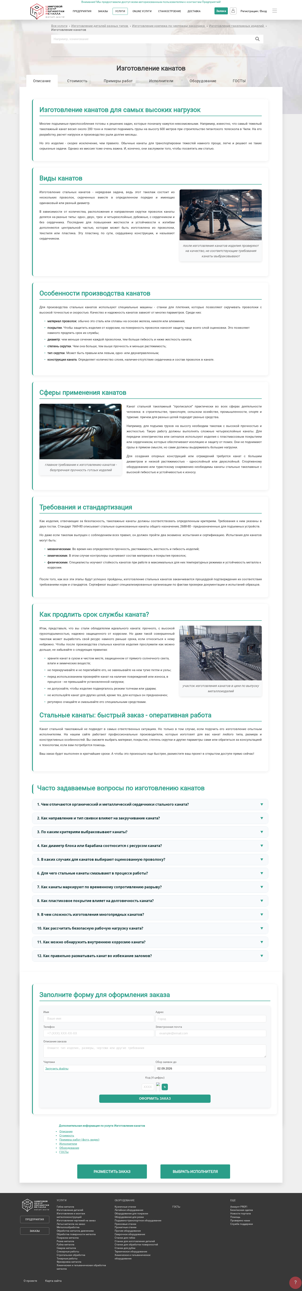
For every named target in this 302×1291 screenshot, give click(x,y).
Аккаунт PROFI (238, 1206)
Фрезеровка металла (69, 1261)
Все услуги (59, 26)
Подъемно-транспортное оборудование (138, 1220)
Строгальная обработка (71, 1255)
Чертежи (49, 1062)
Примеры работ (118, 81)
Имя (46, 1012)
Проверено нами (240, 1220)
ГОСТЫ (239, 81)
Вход (263, 11)
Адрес (160, 1012)
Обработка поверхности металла (76, 1234)
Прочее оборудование (128, 1230)
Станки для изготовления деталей (135, 1241)
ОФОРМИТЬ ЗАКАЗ (155, 1098)
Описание (42, 81)
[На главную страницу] (51, 18)
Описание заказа (55, 1041)
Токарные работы (67, 1258)
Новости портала (240, 1213)
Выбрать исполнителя (195, 1171)
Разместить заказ (112, 1171)
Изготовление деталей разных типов (100, 26)
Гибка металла (65, 1206)
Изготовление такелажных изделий (237, 26)
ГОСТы (64, 1152)
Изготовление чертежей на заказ (76, 1220)
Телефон (49, 1026)
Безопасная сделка (241, 1210)
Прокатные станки (125, 1227)
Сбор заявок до (166, 1062)
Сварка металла (66, 1248)
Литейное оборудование (129, 1210)
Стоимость (77, 81)
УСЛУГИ (120, 11)
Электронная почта (169, 1026)
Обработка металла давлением (75, 1230)
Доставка (194, 11)
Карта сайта (53, 1280)
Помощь (235, 1217)
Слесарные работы (68, 1251)
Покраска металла (68, 1237)
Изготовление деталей (70, 1210)
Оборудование (203, 81)
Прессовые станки (125, 1224)
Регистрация (249, 11)
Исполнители (161, 81)
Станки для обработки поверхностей (136, 1244)
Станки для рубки (125, 1248)
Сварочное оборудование (130, 1234)
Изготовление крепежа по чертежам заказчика (169, 26)
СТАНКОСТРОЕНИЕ (169, 11)
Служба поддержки (241, 1224)
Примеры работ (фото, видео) (79, 1139)
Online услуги (142, 11)
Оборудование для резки (129, 1217)
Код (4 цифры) (155, 1077)
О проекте (30, 1280)
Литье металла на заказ (71, 1224)
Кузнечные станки (125, 1206)
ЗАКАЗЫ (103, 11)
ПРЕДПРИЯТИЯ (82, 11)
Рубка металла (65, 1244)
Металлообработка (68, 1227)
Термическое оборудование (131, 1251)
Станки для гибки (125, 1237)
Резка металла (65, 1241)
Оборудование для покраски (131, 1213)
